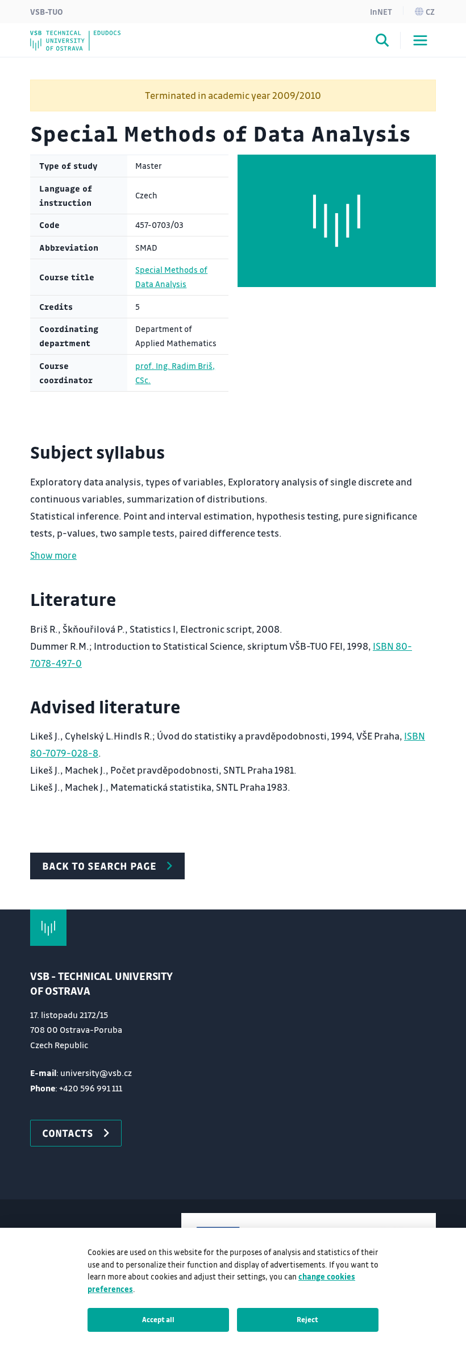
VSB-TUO (46, 11)
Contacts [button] (67, 1133)
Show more (53, 555)
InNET (381, 11)
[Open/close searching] (382, 42)
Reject (307, 1319)
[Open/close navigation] (420, 40)
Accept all (158, 1319)
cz (430, 11)
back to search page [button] (99, 865)
